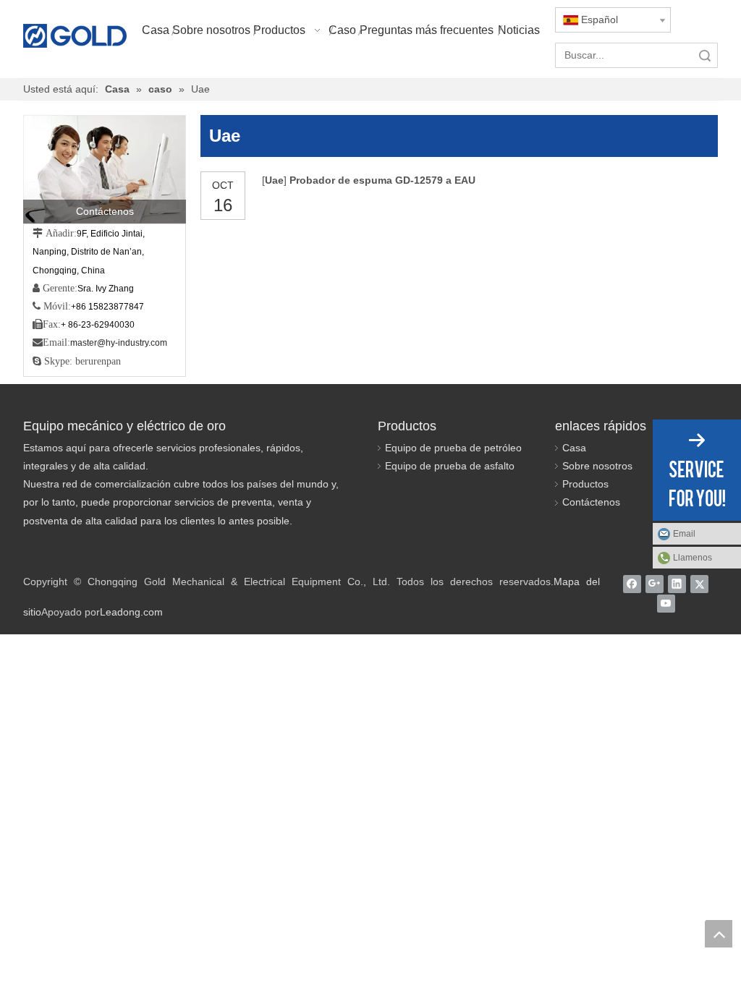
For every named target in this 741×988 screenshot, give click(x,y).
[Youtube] (666, 604)
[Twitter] (699, 583)
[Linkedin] (677, 583)
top (718, 933)
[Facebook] (632, 583)
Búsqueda (705, 55)
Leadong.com (131, 612)
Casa (574, 447)
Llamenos (692, 558)
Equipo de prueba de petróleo (453, 447)
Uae (274, 180)
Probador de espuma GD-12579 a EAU (382, 180)
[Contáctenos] (104, 169)
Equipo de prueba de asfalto (450, 466)
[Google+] (654, 583)
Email (684, 534)
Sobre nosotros (597, 466)
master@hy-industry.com (118, 343)
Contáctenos (591, 502)
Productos (585, 484)
